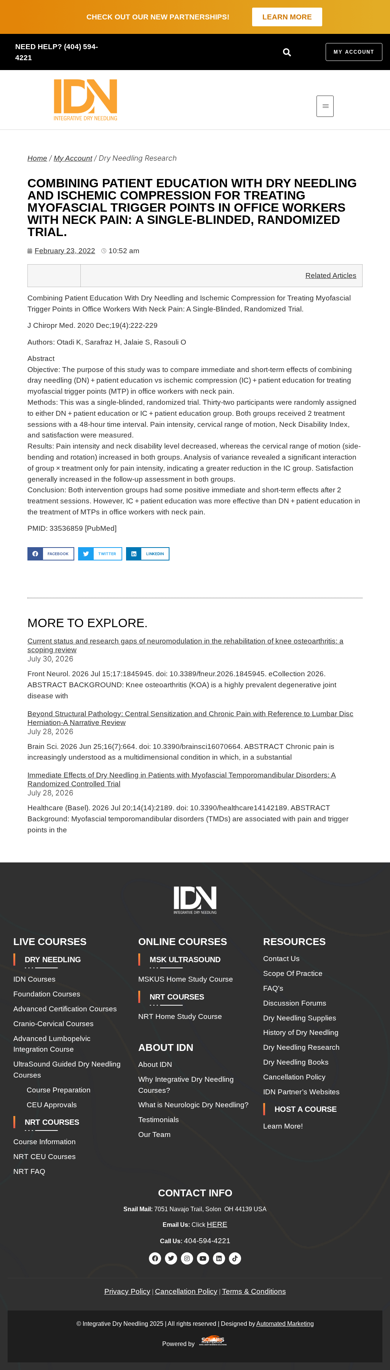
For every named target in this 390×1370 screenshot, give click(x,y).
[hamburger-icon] (325, 106)
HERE (217, 1224)
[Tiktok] (235, 1258)
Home (37, 158)
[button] (286, 52)
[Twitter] (171, 1258)
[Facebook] (155, 1258)
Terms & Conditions (254, 1291)
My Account (73, 158)
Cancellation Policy (186, 1291)
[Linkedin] (219, 1258)
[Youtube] (203, 1258)
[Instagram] (187, 1258)
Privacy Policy (127, 1291)
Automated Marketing (285, 1324)
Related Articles (330, 275)
